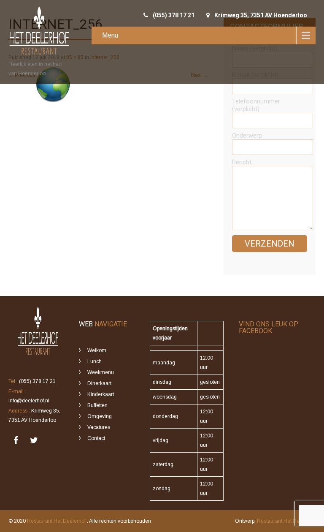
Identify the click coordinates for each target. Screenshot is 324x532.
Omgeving (99, 416)
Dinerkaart (99, 383)
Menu (110, 35)
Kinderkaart (100, 394)
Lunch (94, 361)
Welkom (96, 350)
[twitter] (34, 440)
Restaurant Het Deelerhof (57, 521)
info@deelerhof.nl (28, 401)
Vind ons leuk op (268, 327)
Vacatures (98, 427)
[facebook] (15, 440)
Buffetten (97, 405)
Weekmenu (100, 372)
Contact (96, 438)
